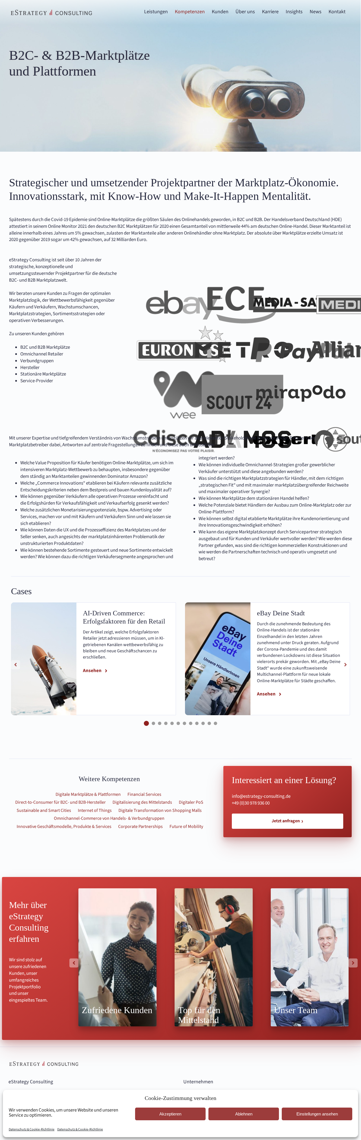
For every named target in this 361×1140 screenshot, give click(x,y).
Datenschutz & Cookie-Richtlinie (31, 1129)
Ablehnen (243, 1114)
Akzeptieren (170, 1114)
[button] (146, 723)
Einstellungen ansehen (317, 1114)
